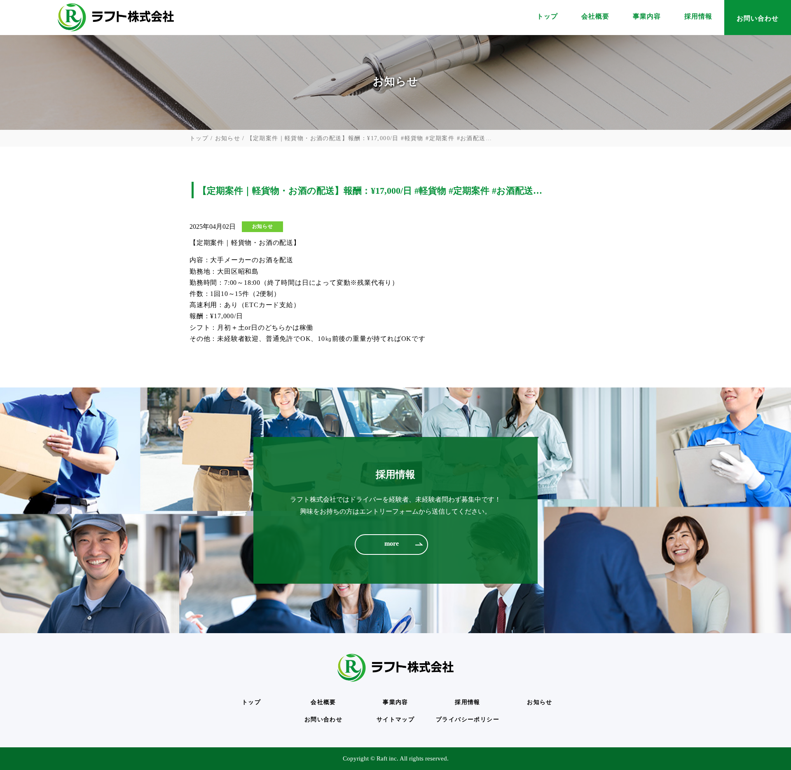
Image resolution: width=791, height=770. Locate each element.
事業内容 (647, 18)
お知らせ (228, 138)
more (391, 543)
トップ (547, 18)
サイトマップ (395, 719)
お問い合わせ (758, 18)
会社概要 (595, 18)
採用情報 (698, 18)
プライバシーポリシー (467, 719)
